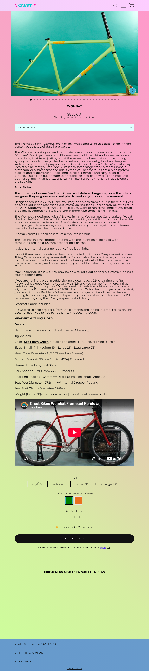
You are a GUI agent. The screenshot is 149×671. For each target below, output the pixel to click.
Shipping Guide (29, 652)
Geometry (26, 127)
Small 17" (36, 484)
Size (74, 478)
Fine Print (24, 661)
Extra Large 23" (106, 484)
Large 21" (81, 484)
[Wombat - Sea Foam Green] (16, 626)
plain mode (75, 668)
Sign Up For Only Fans (36, 643)
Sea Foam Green (36, 342)
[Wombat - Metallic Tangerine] (21, 626)
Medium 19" (59, 484)
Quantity (74, 511)
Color (74, 493)
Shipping (59, 117)
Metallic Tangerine (78, 500)
